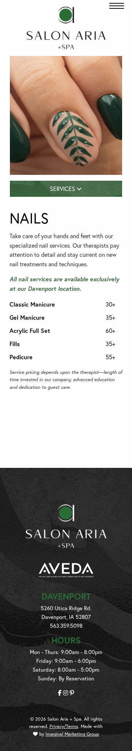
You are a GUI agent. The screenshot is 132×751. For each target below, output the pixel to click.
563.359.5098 (66, 625)
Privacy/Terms (64, 726)
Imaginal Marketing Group (72, 734)
